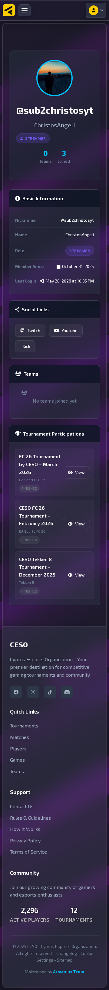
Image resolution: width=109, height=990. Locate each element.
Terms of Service (28, 851)
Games (17, 760)
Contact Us (22, 806)
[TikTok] (50, 692)
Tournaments (24, 725)
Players (18, 748)
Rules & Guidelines (30, 818)
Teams (17, 771)
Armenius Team (68, 971)
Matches (19, 737)
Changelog (66, 953)
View (80, 472)
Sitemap (65, 959)
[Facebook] (16, 692)
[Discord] (67, 692)
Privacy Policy (25, 840)
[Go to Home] (9, 10)
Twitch (33, 330)
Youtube (69, 330)
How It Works (25, 829)
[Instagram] (33, 692)
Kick (26, 346)
